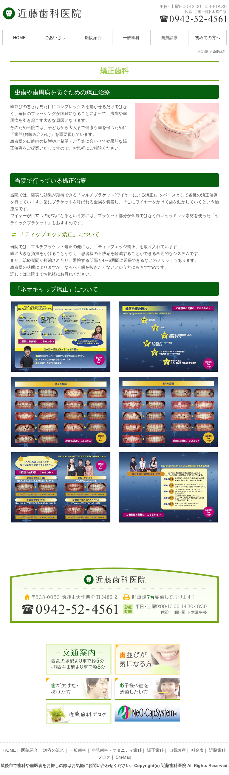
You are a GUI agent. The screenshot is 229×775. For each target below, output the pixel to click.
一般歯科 (77, 750)
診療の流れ (53, 750)
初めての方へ (207, 38)
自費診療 (177, 750)
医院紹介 (93, 38)
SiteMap (123, 757)
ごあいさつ (55, 38)
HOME (19, 38)
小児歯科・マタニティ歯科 (117, 750)
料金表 (197, 750)
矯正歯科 (155, 750)
